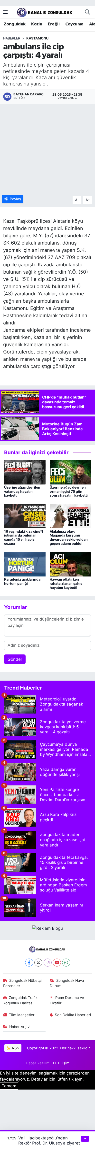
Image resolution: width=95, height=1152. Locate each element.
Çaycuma (74, 24)
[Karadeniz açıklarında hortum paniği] (25, 563)
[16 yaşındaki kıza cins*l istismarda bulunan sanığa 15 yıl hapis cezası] (25, 515)
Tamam (9, 1085)
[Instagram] (48, 963)
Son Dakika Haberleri (73, 1015)
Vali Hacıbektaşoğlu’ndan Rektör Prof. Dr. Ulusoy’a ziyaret (49, 1140)
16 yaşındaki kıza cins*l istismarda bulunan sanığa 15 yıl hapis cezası (23, 537)
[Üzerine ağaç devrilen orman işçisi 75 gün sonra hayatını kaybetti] (70, 471)
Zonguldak (15, 24)
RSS (15, 1048)
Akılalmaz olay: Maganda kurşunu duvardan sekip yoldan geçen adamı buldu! (69, 537)
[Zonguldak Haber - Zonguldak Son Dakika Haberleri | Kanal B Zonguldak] (45, 11)
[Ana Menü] (5, 11)
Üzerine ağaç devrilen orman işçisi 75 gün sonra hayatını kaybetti (69, 491)
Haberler (11, 38)
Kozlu (36, 24)
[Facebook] (29, 963)
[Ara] (87, 12)
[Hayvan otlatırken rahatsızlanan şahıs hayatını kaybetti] (70, 563)
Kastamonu (37, 38)
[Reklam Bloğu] (47, 928)
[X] (38, 963)
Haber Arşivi (19, 1027)
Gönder (15, 659)
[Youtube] (57, 963)
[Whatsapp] (66, 963)
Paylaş (15, 199)
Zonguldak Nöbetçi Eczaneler (22, 983)
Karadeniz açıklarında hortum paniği (22, 581)
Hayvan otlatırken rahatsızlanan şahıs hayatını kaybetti (66, 583)
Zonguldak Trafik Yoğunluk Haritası (20, 1000)
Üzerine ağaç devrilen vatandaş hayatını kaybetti (22, 491)
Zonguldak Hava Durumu (67, 983)
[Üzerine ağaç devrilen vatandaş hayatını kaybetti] (25, 471)
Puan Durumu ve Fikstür (67, 1000)
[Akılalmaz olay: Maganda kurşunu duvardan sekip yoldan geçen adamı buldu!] (70, 515)
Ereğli (53, 24)
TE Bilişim (60, 1063)
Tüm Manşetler (22, 1015)
